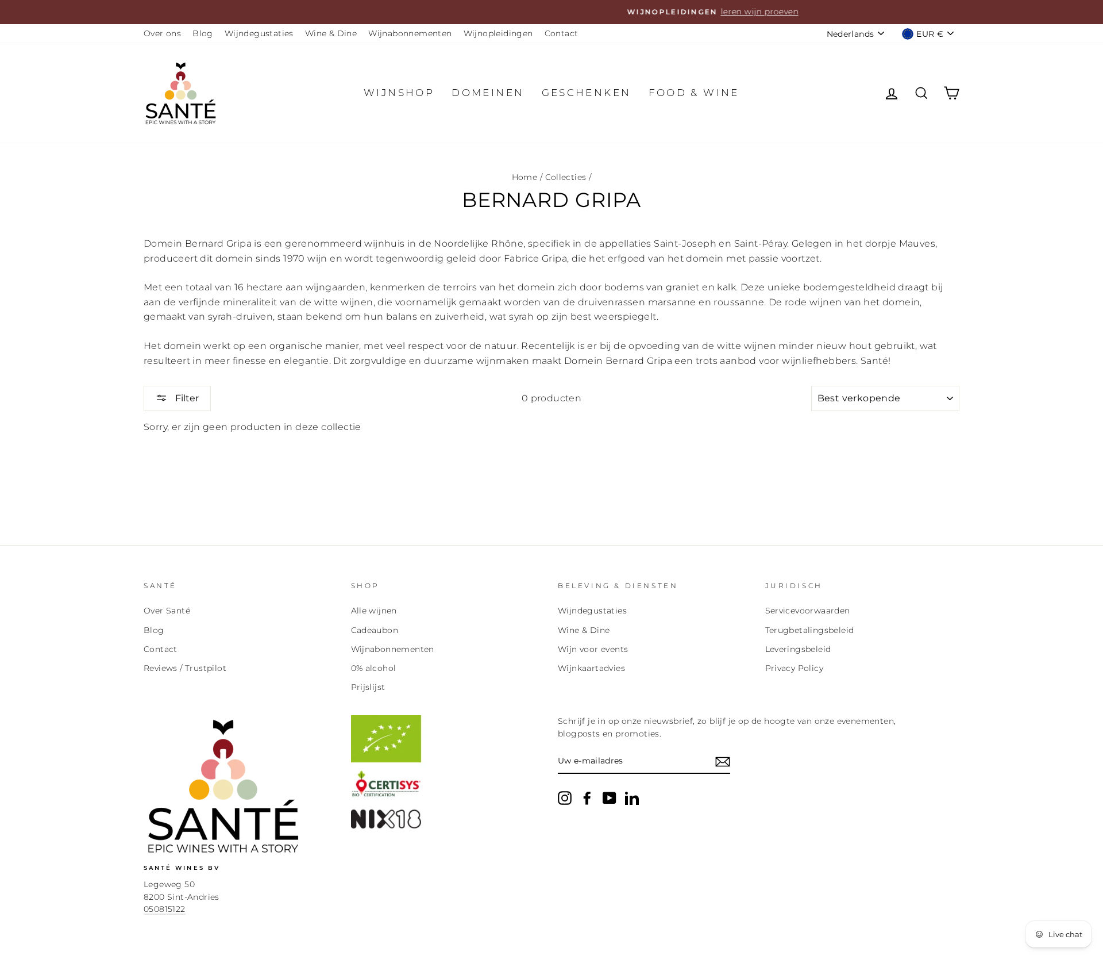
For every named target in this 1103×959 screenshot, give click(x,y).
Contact (562, 33)
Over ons (162, 33)
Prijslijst (368, 687)
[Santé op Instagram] (565, 798)
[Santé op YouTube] (609, 798)
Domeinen (488, 92)
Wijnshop (399, 92)
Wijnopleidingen (498, 33)
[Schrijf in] (722, 761)
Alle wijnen (374, 610)
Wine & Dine (331, 33)
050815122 (165, 909)
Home (525, 177)
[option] (551, 12)
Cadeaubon (375, 630)
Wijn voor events (593, 649)
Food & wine (694, 92)
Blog (202, 33)
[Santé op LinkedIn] (632, 798)
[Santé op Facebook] (587, 798)
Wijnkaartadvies (591, 668)
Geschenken (586, 92)
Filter (186, 398)
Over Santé (167, 610)
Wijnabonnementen (410, 33)
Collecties (566, 177)
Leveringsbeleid (798, 649)
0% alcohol (373, 668)
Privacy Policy (794, 668)
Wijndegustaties (259, 33)
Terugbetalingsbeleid (809, 630)
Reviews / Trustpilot (185, 668)
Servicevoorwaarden (807, 610)
